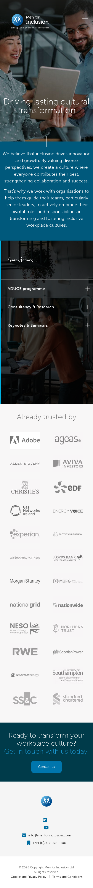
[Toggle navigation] (85, 19)
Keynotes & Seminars (28, 325)
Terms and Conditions (67, 877)
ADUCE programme (26, 288)
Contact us (46, 767)
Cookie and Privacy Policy (28, 877)
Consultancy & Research (31, 306)
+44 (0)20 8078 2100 (49, 843)
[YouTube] (46, 827)
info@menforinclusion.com (49, 835)
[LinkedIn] (46, 820)
